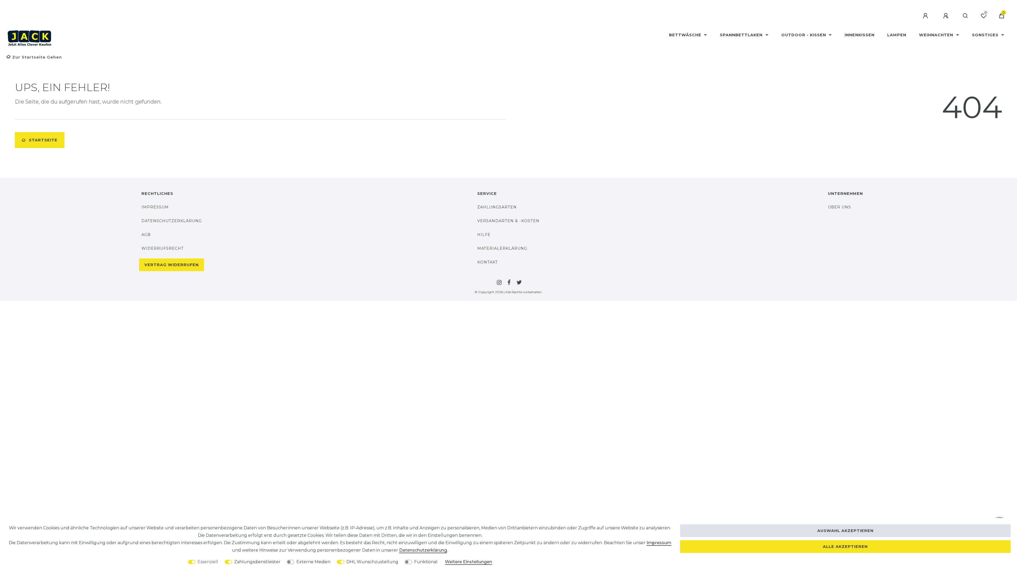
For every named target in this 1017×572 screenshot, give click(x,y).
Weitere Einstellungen (468, 561)
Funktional (426, 561)
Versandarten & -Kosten (508, 220)
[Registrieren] (946, 16)
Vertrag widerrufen (171, 264)
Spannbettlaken (742, 35)
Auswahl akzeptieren (845, 530)
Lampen (896, 35)
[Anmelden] (926, 16)
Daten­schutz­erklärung (423, 550)
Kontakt (487, 262)
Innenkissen (860, 35)
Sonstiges (986, 35)
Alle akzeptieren (845, 546)
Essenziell (208, 561)
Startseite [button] (43, 140)
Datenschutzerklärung (171, 220)
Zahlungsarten (497, 207)
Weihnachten (936, 35)
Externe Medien (313, 561)
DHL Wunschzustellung (372, 561)
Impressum (155, 207)
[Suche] (965, 15)
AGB (146, 234)
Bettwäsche (686, 35)
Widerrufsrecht (162, 248)
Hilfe (483, 234)
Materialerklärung (502, 248)
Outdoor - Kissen (804, 35)
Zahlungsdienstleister (257, 561)
